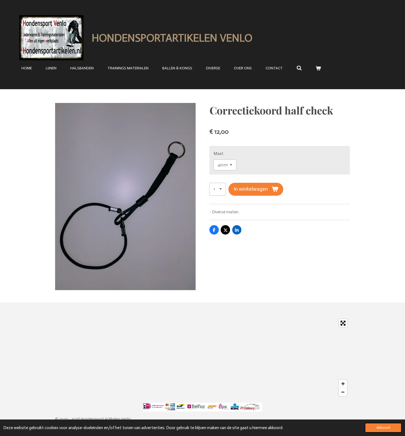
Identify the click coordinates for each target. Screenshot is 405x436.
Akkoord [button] (383, 427)
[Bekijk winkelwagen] (318, 68)
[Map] (202, 357)
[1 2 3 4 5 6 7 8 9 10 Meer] (217, 189)
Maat (218, 153)
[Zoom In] (343, 384)
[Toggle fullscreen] (343, 323)
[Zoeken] (299, 68)
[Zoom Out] (343, 392)
